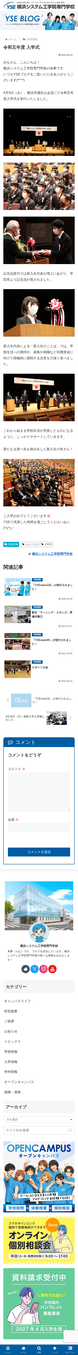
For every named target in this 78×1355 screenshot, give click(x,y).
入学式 (48, 544)
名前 (13, 819)
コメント (16, 769)
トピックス (31, 544)
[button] (70, 1130)
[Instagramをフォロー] (43, 969)
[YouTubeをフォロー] (52, 969)
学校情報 (13, 544)
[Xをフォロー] (34, 969)
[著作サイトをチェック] (25, 969)
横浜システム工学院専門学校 (39, 945)
